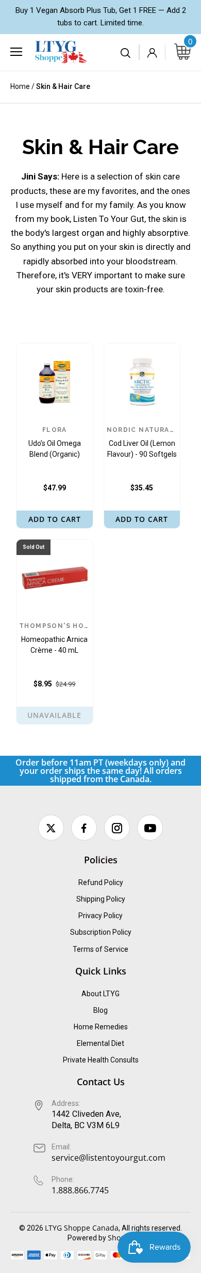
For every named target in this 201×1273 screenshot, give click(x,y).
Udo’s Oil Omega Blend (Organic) (54, 442)
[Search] (126, 52)
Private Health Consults (101, 1060)
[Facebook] (84, 828)
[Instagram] (117, 828)
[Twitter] (51, 828)
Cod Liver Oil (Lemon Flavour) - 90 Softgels (142, 442)
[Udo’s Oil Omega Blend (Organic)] (54, 381)
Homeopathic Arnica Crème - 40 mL (54, 638)
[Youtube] (150, 828)
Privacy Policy (100, 915)
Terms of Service (100, 949)
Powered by (88, 1238)
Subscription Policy (100, 932)
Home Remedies (101, 1027)
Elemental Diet (100, 1043)
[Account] (152, 52)
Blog (100, 1010)
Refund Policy (100, 882)
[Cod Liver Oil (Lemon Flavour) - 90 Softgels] (142, 381)
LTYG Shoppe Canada (82, 1228)
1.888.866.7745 (80, 1190)
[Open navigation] (16, 52)
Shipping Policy (100, 899)
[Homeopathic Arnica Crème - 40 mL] (54, 578)
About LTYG (100, 994)
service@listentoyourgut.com (108, 1157)
